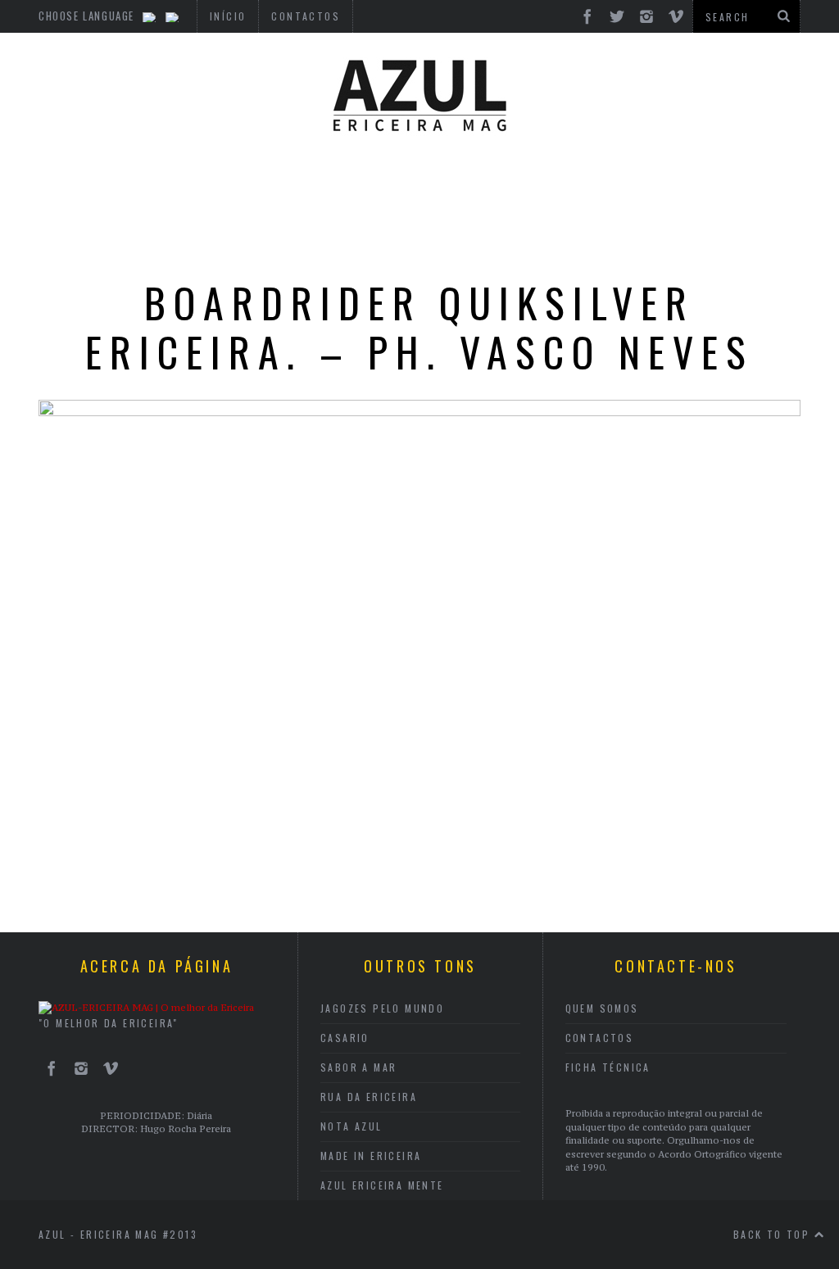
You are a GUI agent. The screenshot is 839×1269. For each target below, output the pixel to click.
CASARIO (345, 1038)
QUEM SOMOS (602, 1008)
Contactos (599, 1038)
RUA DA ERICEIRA (368, 1097)
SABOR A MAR (358, 1067)
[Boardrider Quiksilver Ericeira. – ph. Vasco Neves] (419, 411)
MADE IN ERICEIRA (370, 1155)
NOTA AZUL (351, 1126)
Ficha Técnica (608, 1067)
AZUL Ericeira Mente (382, 1185)
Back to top (773, 1234)
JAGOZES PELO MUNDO (382, 1008)
